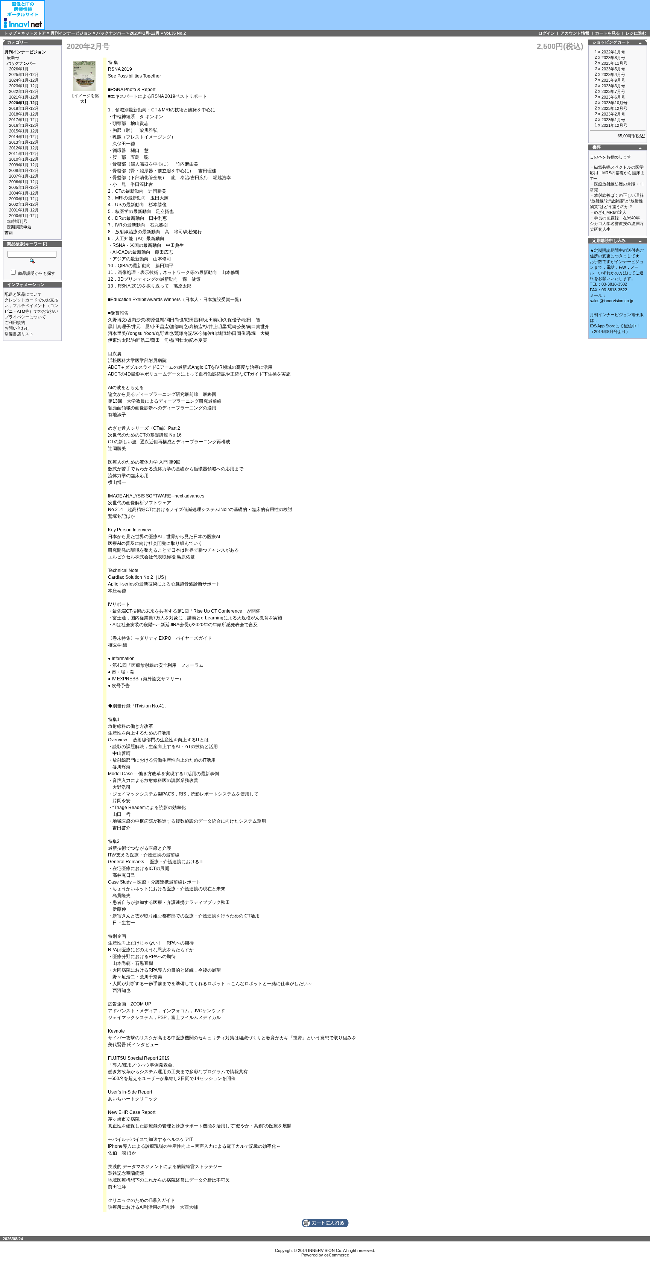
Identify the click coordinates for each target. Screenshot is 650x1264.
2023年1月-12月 (24, 86)
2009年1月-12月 (24, 165)
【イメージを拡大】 (84, 98)
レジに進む (636, 33)
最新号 (13, 57)
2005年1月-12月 (24, 187)
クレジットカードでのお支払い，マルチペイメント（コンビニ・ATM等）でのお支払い (31, 305)
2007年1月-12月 (24, 176)
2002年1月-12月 (24, 204)
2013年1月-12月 (24, 142)
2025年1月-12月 (24, 74)
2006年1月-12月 (24, 181)
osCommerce (336, 1255)
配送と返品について (23, 294)
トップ (10, 33)
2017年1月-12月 (24, 119)
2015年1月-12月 (24, 131)
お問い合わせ (17, 328)
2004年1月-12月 (24, 193)
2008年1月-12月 (24, 170)
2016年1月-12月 (24, 125)
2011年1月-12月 (24, 153)
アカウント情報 (574, 33)
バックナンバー (110, 33)
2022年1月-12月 (24, 91)
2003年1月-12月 (24, 198)
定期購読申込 (19, 227)
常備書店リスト (19, 334)
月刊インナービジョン (71, 33)
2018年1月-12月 (24, 114)
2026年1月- (19, 69)
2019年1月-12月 (24, 108)
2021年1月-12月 (24, 97)
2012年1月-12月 (24, 148)
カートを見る (607, 33)
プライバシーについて (25, 317)
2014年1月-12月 (24, 136)
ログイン (546, 33)
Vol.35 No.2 (175, 33)
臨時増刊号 (17, 221)
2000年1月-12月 (24, 215)
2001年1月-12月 (24, 210)
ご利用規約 (15, 322)
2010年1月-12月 (24, 159)
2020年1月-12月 (144, 33)
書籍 (9, 232)
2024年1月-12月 (24, 80)
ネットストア (33, 33)
